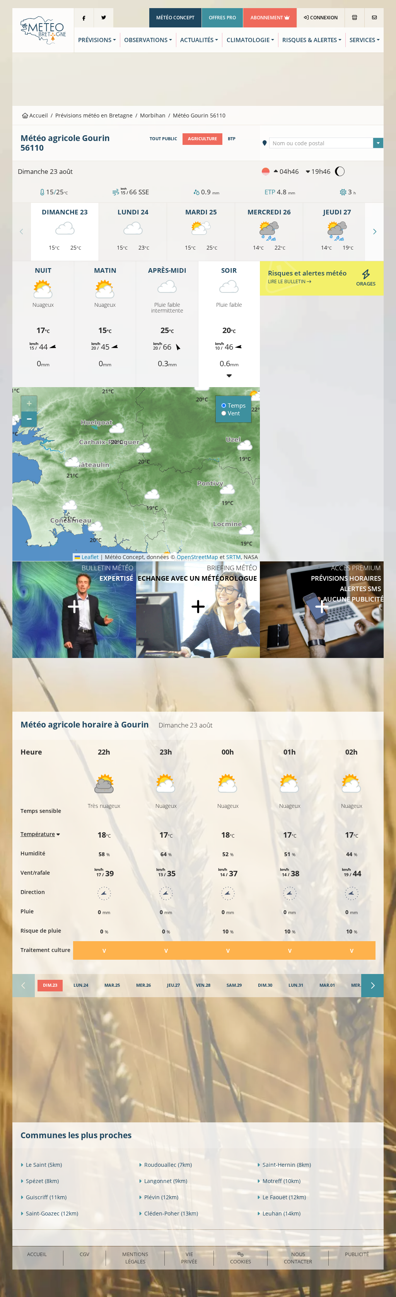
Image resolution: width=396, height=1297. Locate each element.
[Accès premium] (322, 609)
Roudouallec (168, 1164)
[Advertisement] (198, 78)
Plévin (161, 1197)
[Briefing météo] (198, 609)
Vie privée (189, 1258)
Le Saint (44, 1164)
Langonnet (165, 1181)
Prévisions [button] (94, 40)
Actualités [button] (196, 40)
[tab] (50, 985)
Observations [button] (145, 40)
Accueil (38, 115)
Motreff (281, 1181)
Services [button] (362, 40)
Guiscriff (46, 1197)
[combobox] (326, 143)
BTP (232, 138)
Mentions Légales (135, 1258)
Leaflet (89, 557)
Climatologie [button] (248, 40)
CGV (84, 1254)
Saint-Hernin (287, 1164)
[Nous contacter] (374, 17)
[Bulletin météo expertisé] (74, 609)
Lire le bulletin (287, 281)
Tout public (163, 138)
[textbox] (326, 143)
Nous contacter (298, 1258)
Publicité (357, 1254)
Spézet (42, 1181)
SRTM (233, 557)
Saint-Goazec (52, 1213)
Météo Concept (175, 17)
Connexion (323, 17)
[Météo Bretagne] (43, 29)
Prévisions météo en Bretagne (94, 115)
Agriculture (202, 138)
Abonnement (267, 17)
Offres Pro (222, 17)
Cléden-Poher (171, 1213)
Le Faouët (284, 1197)
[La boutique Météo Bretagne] (354, 17)
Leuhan (281, 1213)
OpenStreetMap (197, 557)
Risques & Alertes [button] (309, 40)
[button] (152, 500)
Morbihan (153, 115)
